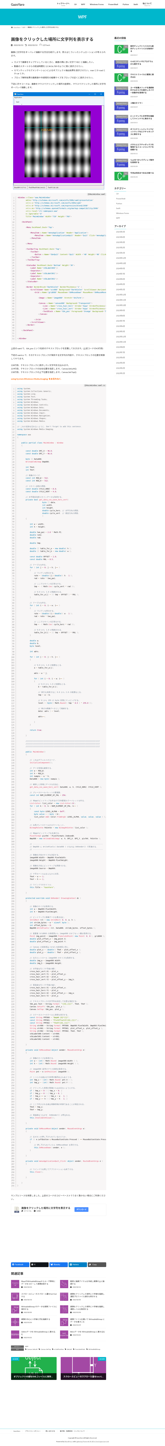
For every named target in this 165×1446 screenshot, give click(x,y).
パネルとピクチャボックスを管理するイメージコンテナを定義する (142, 147)
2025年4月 (120, 237)
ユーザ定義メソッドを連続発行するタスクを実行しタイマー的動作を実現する (142, 90)
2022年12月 (121, 336)
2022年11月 (121, 342)
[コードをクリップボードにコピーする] (103, 198)
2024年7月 (120, 274)
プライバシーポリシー (33, 1431)
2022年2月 (120, 368)
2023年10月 (121, 305)
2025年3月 (120, 242)
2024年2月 (120, 284)
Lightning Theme (82, 1442)
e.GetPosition (59, 1349)
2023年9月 (120, 310)
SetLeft (69, 1349)
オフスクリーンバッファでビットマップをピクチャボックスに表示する (142, 131)
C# (117, 194)
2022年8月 (120, 347)
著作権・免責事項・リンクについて (72, 1431)
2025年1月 (120, 253)
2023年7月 (120, 321)
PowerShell (120, 198)
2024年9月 (120, 268)
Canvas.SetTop (46, 1349)
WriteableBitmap (94, 1349)
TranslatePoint (80, 1349)
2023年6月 (120, 326)
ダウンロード (81, 1209)
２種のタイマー (136, 103)
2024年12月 (121, 258)
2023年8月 (120, 316)
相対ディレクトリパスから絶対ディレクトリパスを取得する (142, 48)
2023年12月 (121, 295)
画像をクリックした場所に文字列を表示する (45, 1208)
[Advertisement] (58, 1238)
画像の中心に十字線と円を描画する (35, 1319)
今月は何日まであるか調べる (142, 173)
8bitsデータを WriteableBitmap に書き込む (87, 1332)
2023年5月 (120, 331)
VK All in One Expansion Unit (99, 1442)
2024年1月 (120, 289)
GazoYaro (16, 1431)
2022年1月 (120, 373)
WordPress (69, 1442)
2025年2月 (120, 247)
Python (119, 203)
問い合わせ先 (50, 1431)
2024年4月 (120, 279)
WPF (26, 1346)
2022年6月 (120, 358)
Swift (118, 208)
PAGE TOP (158, 1400)
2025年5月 (120, 232)
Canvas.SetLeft (32, 1349)
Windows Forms (122, 213)
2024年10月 (121, 263)
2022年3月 (120, 363)
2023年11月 (121, 300)
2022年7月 (120, 352)
